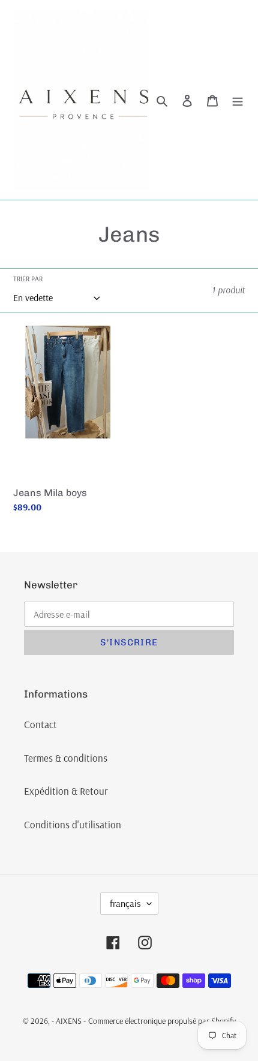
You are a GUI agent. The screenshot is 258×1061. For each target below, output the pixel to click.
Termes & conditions (65, 758)
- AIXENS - (69, 1020)
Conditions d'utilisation (72, 824)
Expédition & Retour (66, 791)
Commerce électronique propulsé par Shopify (162, 1020)
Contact (40, 724)
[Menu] (237, 100)
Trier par (28, 278)
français (125, 903)
